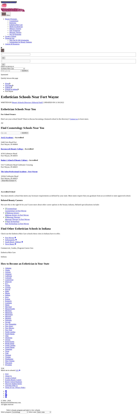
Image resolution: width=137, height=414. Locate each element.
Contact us (74, 119)
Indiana (7, 295)
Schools (8, 180)
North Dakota (9, 334)
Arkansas (8, 274)
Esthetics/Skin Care (16, 25)
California (8, 276)
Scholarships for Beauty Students (20, 42)
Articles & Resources (12, 44)
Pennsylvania (9, 341)
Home (7, 83)
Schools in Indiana (11, 89)
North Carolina (10, 332)
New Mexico (9, 328)
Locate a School (10, 36)
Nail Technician (14, 30)
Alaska (7, 270)
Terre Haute (9, 244)
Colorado (8, 278)
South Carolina (10, 345)
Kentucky (8, 301)
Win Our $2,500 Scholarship (19, 40)
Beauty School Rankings (13, 382)
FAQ (7, 374)
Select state (32, 412)
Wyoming (8, 365)
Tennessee (8, 349)
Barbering (12, 23)
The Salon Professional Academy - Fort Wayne (19, 172)
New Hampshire (10, 324)
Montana (8, 318)
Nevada (7, 322)
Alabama (8, 268)
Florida (7, 285)
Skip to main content (9, 2)
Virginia (8, 357)
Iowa (7, 297)
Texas (7, 351)
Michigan (8, 311)
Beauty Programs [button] (11, 19)
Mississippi (9, 314)
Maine (7, 305)
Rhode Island (9, 343)
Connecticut (9, 280)
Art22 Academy (7, 138)
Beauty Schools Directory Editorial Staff (27, 102)
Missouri (8, 316)
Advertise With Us (11, 386)
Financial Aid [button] (9, 38)
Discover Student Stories (13, 384)
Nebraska (8, 320)
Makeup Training (15, 29)
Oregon (7, 340)
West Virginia (9, 361)
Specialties (8, 85)
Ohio (7, 336)
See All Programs (15, 34)
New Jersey (9, 326)
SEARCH (25, 71)
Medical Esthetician (16, 27)
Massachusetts (10, 309)
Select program (6, 412)
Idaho (7, 291)
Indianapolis (10, 240)
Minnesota (8, 313)
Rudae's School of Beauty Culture (14, 160)
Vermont (8, 355)
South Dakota (9, 347)
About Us (8, 376)
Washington (9, 359)
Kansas (7, 299)
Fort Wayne (9, 238)
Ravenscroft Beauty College (12, 149)
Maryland (8, 307)
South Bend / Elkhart (13, 242)
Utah (6, 353)
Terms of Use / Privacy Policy (15, 387)
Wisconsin (8, 363)
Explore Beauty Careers (13, 380)
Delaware (8, 282)
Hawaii (7, 289)
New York (8, 330)
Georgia (8, 287)
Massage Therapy (15, 32)
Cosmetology (13, 21)
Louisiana (8, 303)
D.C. (6, 284)
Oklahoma (8, 338)
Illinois (7, 293)
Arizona (8, 272)
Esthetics (8, 87)
